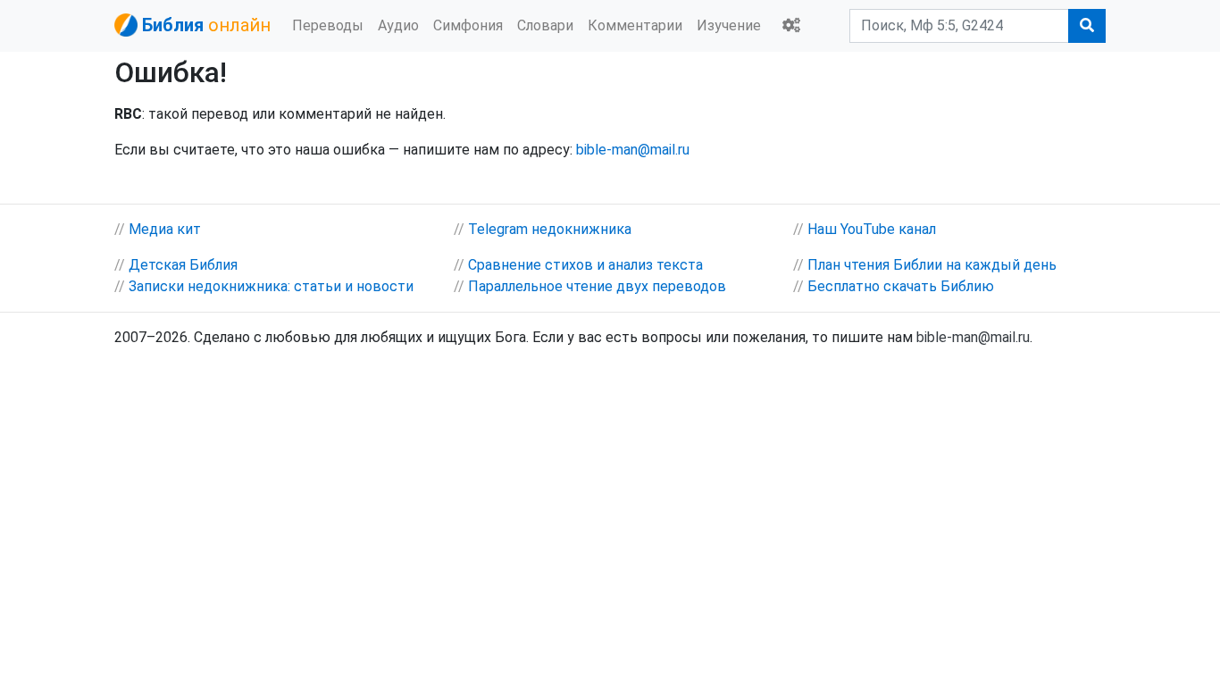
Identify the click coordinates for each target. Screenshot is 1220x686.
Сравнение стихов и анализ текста (585, 264)
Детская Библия (183, 264)
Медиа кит (165, 229)
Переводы (327, 25)
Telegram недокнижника (549, 229)
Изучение (729, 25)
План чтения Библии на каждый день (932, 264)
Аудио (398, 25)
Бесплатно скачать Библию (900, 286)
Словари (545, 25)
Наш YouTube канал (871, 229)
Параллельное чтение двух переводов (597, 286)
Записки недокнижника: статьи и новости (271, 286)
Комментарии (635, 25)
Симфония (468, 25)
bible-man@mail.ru (632, 149)
